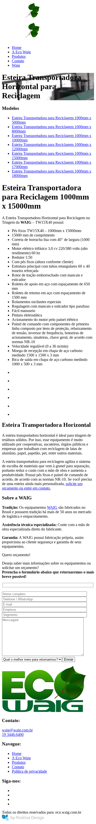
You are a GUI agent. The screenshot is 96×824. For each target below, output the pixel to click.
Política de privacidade (29, 771)
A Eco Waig (21, 52)
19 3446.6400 (13, 734)
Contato (18, 61)
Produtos (19, 56)
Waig (16, 65)
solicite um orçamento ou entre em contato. (42, 486)
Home (16, 47)
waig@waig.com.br (17, 730)
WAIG (52, 507)
